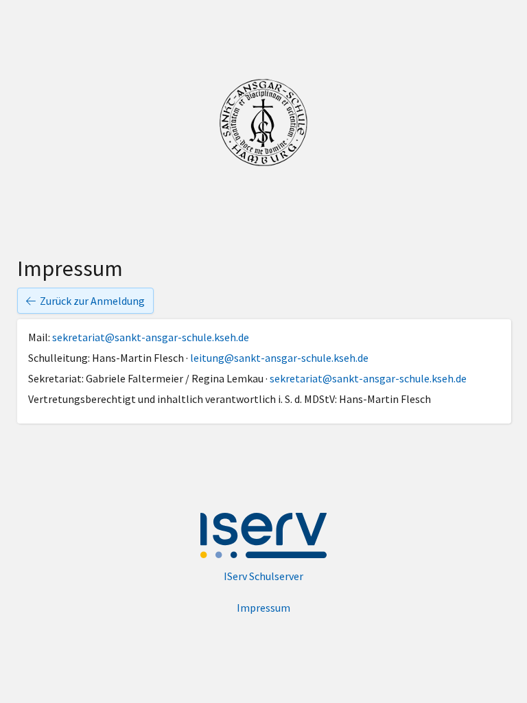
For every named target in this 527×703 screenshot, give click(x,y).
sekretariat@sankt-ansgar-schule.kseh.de (150, 337)
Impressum (263, 607)
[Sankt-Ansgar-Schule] (263, 123)
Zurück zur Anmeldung (92, 301)
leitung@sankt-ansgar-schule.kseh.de (279, 358)
